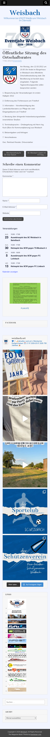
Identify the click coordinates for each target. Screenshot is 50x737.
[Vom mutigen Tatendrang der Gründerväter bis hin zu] (25, 511)
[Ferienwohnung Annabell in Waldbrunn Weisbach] (17, 623)
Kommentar (8, 176)
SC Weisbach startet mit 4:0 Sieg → (37, 154)
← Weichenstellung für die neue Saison (12, 154)
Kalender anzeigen (10, 271)
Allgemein (7, 49)
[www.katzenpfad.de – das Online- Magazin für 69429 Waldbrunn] (17, 657)
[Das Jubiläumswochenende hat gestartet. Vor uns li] (25, 372)
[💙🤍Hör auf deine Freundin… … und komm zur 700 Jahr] (25, 418)
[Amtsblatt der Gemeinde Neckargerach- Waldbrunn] (17, 613)
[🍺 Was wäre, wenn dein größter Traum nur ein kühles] (25, 464)
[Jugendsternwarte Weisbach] (17, 647)
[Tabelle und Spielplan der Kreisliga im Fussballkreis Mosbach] (17, 632)
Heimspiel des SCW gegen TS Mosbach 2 (29, 248)
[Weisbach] (25, 36)
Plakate (25, 308)
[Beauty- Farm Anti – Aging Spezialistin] (17, 667)
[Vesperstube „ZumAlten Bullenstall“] (17, 691)
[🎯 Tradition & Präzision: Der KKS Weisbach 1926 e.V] (25, 557)
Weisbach (25, 13)
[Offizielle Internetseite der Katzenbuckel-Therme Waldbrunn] (17, 652)
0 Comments (17, 61)
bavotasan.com (36, 734)
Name (6, 201)
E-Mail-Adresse (9, 207)
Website (6, 213)
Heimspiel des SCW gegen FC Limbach (28, 266)
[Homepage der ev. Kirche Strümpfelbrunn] (17, 618)
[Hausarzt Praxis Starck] (17, 637)
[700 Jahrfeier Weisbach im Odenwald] (17, 608)
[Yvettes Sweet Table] (17, 686)
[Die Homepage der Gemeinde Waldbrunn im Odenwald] (17, 681)
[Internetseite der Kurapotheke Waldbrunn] (17, 671)
